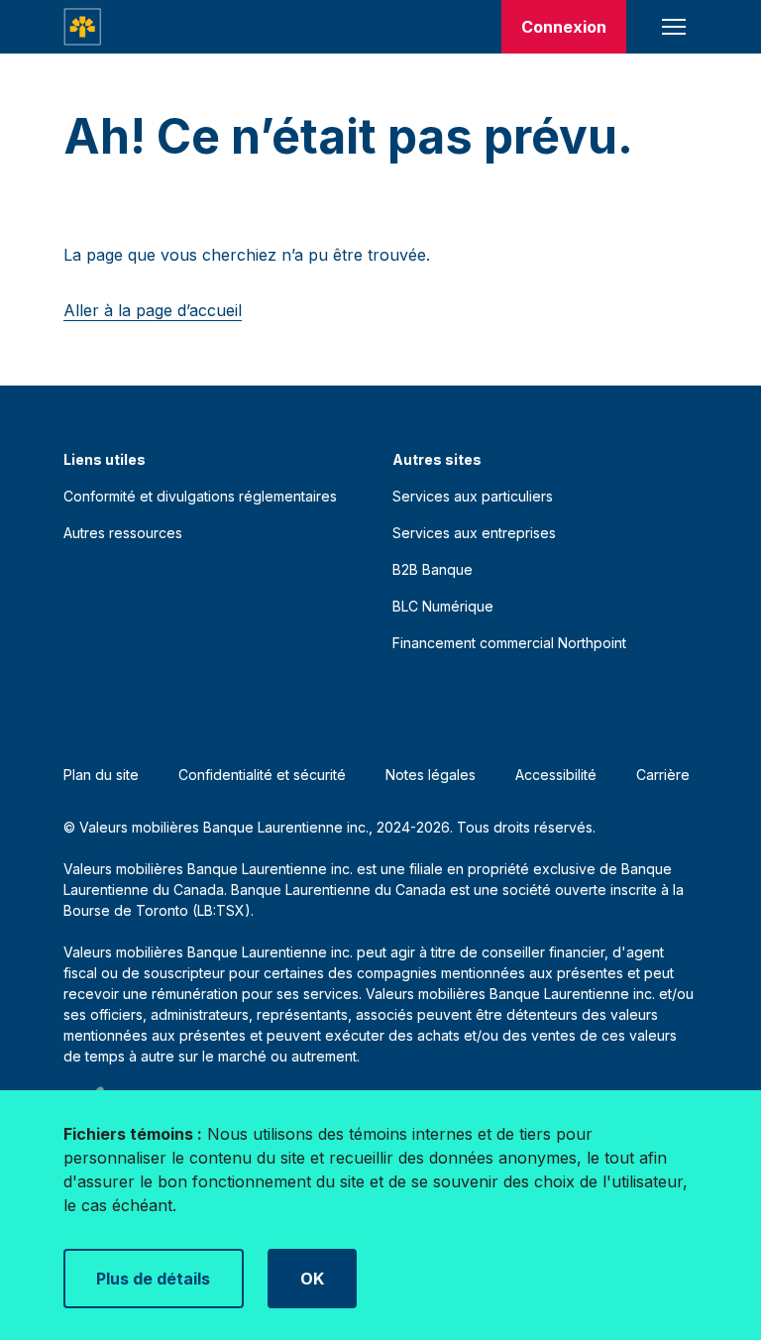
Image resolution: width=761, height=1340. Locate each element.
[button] (674, 27)
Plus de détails (153, 1278)
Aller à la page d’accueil (152, 310)
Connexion (563, 27)
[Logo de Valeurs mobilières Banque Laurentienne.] (82, 27)
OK (312, 1278)
